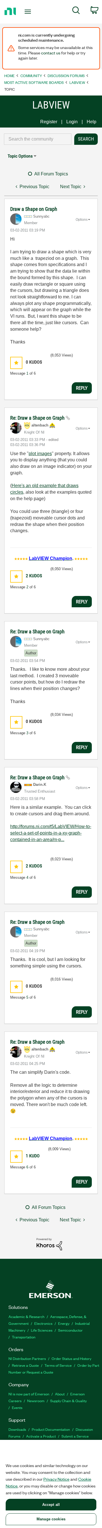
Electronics (43, 1323)
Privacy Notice (56, 1479)
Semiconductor (70, 1330)
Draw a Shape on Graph (33, 209)
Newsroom (35, 1400)
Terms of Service (58, 1365)
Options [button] (82, 220)
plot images (40, 453)
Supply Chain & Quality (68, 1400)
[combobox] (37, 139)
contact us (50, 53)
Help (91, 121)
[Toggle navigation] (28, 11)
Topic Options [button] (20, 156)
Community (31, 75)
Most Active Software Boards (34, 82)
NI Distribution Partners (27, 1358)
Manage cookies (51, 1519)
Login (72, 121)
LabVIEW (77, 82)
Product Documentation (51, 1429)
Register (48, 121)
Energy (63, 1323)
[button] (16, 362)
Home (9, 75)
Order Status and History (71, 1358)
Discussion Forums (66, 75)
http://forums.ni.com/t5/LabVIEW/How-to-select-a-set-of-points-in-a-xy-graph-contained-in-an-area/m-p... (50, 833)
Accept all (51, 1504)
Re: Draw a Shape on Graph (38, 418)
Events (17, 1407)
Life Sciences (41, 1330)
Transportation (23, 1337)
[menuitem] (76, 11)
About (60, 1394)
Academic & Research (26, 1316)
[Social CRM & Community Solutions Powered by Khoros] (49, 1244)
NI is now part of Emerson (28, 1394)
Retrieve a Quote (25, 1365)
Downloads (17, 1429)
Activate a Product (41, 1436)
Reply (82, 388)
